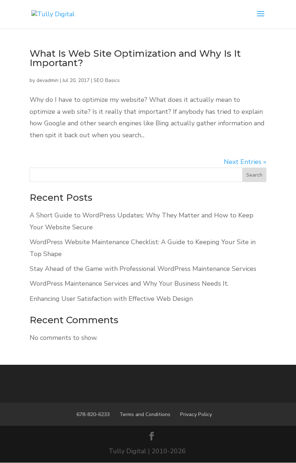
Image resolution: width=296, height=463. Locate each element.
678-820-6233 (93, 414)
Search (254, 175)
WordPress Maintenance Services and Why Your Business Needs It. (129, 283)
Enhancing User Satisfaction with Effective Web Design (111, 298)
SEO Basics (106, 80)
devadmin (47, 80)
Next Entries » (245, 161)
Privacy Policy (196, 414)
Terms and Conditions (144, 414)
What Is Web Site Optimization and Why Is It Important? (135, 58)
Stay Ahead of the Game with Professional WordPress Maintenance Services (143, 268)
